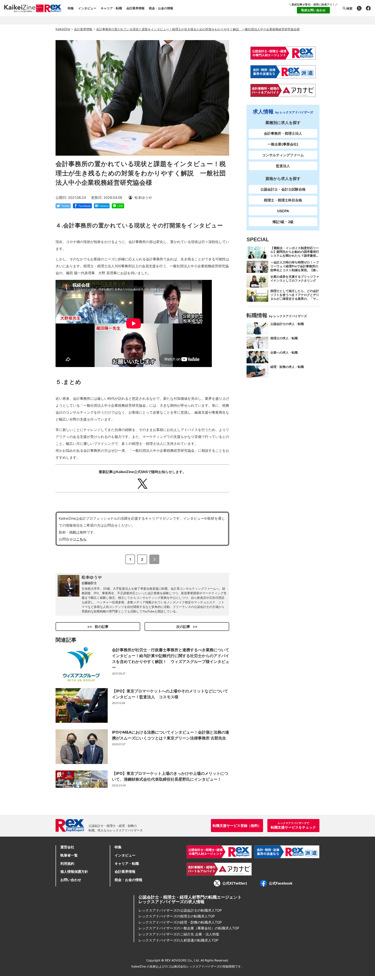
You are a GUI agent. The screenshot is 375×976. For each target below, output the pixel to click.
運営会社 (67, 847)
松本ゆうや (92, 577)
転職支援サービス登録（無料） (237, 825)
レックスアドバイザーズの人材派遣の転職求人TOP (178, 940)
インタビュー (87, 8)
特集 (71, 8)
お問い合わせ (70, 880)
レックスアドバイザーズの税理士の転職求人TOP (176, 916)
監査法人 (283, 166)
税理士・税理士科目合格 (283, 200)
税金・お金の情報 (161, 8)
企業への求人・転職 (284, 352)
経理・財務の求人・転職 (287, 367)
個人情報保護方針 (74, 871)
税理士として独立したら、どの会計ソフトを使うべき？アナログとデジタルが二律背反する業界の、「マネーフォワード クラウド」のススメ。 (294, 298)
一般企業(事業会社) (283, 144)
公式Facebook (280, 883)
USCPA (283, 211)
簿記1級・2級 (283, 222)
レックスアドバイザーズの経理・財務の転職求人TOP (180, 922)
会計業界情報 (135, 8)
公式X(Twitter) (234, 883)
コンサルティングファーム (283, 155)
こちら (81, 539)
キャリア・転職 (111, 8)
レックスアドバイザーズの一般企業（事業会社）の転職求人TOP (188, 928)
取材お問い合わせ (313, 10)
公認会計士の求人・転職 (287, 324)
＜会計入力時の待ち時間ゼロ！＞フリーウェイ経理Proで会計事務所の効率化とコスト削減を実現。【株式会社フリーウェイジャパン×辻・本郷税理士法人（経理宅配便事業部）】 (294, 272)
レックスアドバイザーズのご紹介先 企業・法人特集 (178, 934)
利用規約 (67, 863)
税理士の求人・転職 (284, 338)
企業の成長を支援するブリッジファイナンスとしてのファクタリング (294, 278)
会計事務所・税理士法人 (283, 133)
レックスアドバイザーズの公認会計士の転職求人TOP (180, 910)
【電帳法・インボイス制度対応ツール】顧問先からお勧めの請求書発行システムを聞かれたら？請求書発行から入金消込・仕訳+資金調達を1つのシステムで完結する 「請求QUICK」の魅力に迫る (294, 257)
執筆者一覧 (69, 855)
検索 (349, 8)
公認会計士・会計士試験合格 (283, 189)
